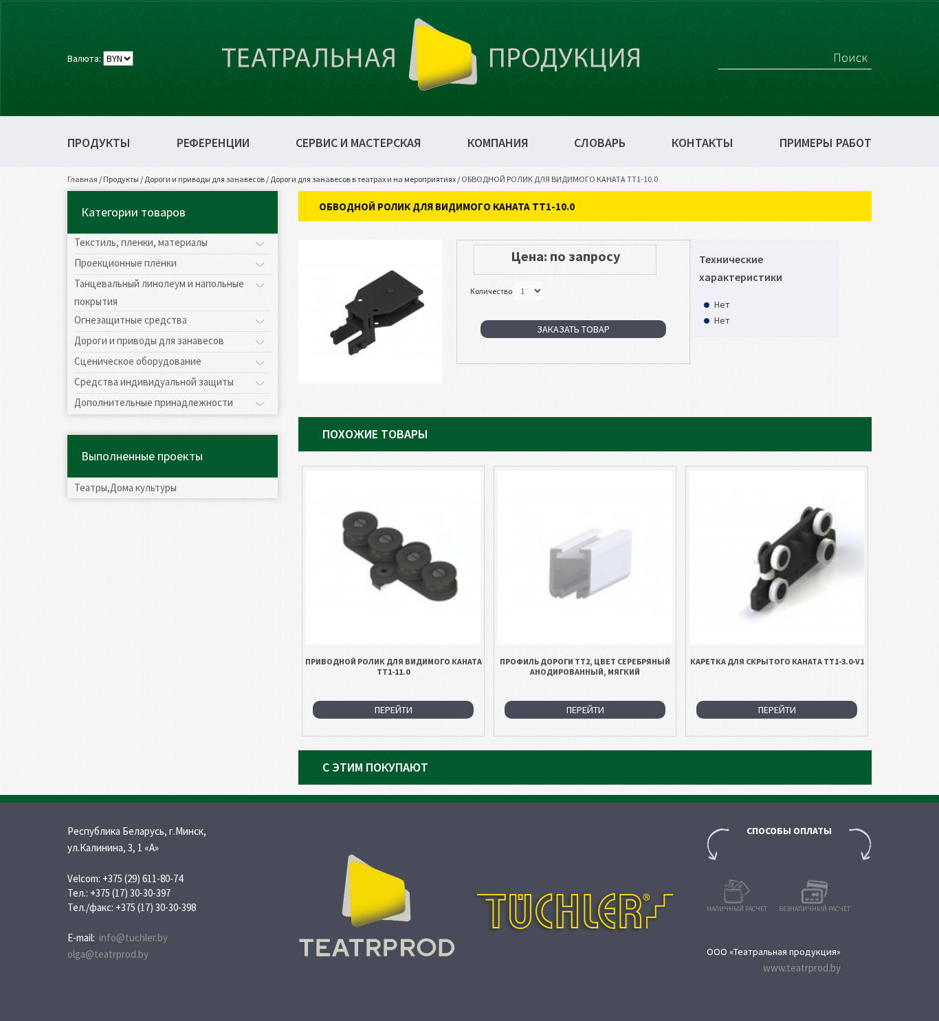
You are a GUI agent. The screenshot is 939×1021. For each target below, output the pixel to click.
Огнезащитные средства (130, 319)
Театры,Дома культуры (125, 487)
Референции (213, 143)
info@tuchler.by (133, 937)
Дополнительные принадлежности (153, 402)
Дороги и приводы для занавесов (204, 179)
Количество (491, 291)
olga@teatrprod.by (107, 954)
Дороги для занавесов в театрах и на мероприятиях (363, 179)
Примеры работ (826, 143)
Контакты (702, 143)
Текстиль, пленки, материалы (141, 242)
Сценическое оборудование (137, 361)
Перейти (393, 710)
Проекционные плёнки (125, 262)
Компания (498, 143)
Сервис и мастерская (358, 143)
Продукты (99, 143)
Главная (82, 179)
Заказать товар (573, 329)
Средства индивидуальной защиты (154, 381)
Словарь (600, 143)
